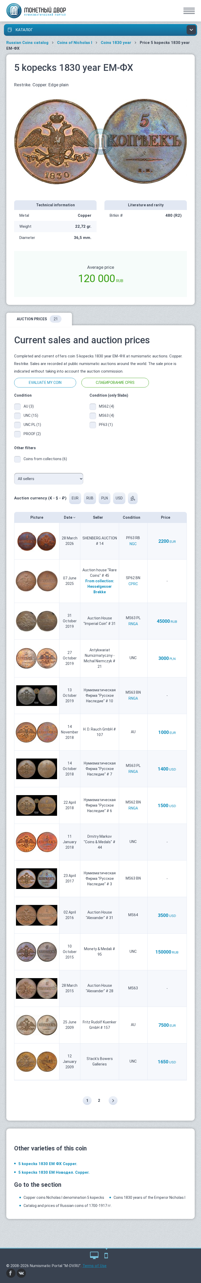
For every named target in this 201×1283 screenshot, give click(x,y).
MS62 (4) (106, 406)
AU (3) (29, 406)
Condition (132, 517)
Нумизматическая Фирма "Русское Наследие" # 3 (100, 878)
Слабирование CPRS (115, 382)
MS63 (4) (106, 415)
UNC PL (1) (32, 425)
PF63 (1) (106, 425)
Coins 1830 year (116, 42)
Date (68, 517)
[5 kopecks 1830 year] (100, 141)
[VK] (21, 1273)
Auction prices (37, 319)
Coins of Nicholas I (74, 42)
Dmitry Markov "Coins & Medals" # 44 (99, 841)
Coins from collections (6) (45, 459)
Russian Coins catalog (27, 42)
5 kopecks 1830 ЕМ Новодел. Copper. (54, 1172)
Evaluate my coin (45, 382)
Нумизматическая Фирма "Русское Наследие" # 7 (100, 768)
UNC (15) (31, 415)
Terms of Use (94, 1265)
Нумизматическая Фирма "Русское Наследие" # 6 (100, 805)
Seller (98, 517)
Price (166, 517)
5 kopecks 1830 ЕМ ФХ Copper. (47, 1163)
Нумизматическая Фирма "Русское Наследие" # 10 (100, 695)
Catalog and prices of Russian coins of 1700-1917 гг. (68, 1206)
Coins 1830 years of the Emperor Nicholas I (149, 1197)
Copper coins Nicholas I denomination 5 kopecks (64, 1197)
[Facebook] (11, 1273)
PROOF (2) (32, 434)
